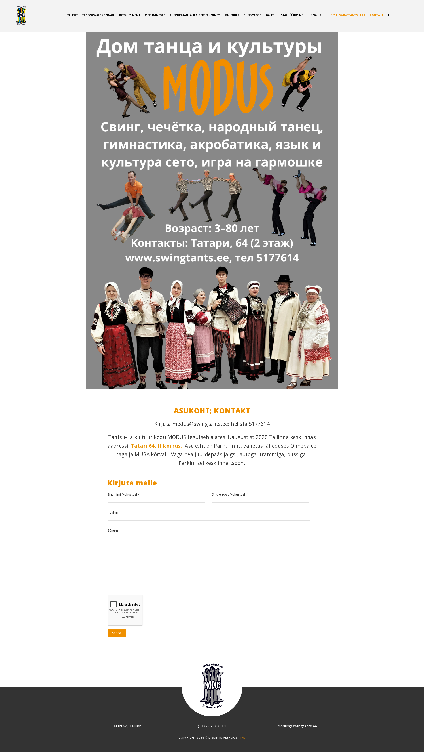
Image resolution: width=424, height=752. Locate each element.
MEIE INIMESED (155, 15)
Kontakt (376, 15)
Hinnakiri (315, 15)
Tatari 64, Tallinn (127, 726)
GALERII (271, 15)
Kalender (232, 15)
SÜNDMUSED (252, 15)
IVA (242, 737)
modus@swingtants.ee (297, 726)
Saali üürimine (292, 15)
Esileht (72, 15)
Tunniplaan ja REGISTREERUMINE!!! (195, 15)
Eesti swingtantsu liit (348, 15)
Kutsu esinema (129, 15)
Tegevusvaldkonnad (98, 15)
